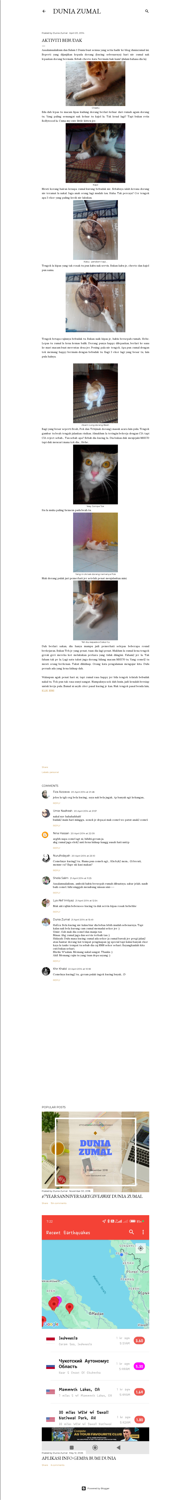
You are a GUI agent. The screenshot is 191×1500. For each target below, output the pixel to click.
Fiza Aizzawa (61, 791)
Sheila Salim (60, 878)
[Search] (147, 10)
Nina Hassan (61, 833)
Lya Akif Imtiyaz (63, 900)
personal (54, 772)
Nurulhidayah (61, 855)
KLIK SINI (48, 690)
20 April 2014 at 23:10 (83, 855)
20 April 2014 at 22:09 (83, 833)
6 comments (57, 1465)
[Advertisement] (95, 1070)
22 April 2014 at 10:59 (79, 968)
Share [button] (45, 767)
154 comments (58, 1203)
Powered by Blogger (98, 1488)
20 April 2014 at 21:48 (83, 792)
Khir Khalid (60, 968)
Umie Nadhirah (62, 811)
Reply (56, 803)
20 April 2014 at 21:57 (85, 811)
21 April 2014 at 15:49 (82, 919)
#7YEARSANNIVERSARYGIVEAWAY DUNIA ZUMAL (92, 1196)
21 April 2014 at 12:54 (86, 900)
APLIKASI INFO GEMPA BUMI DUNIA (79, 1458)
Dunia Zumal (77, 11)
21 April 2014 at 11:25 (80, 878)
